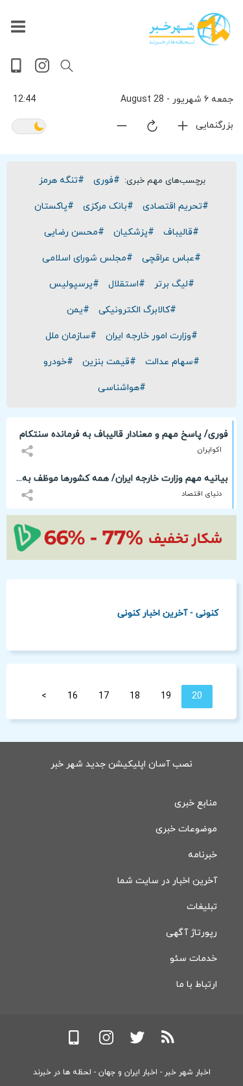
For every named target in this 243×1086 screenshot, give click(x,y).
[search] (66, 66)
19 (166, 696)
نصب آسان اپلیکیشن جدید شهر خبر (121, 764)
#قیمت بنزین (109, 362)
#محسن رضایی (74, 232)
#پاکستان (54, 206)
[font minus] (114, 128)
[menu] (18, 27)
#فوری (106, 180)
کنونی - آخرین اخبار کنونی (167, 612)
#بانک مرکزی (108, 206)
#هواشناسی (122, 388)
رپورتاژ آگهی (191, 933)
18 (135, 696)
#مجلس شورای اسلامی (87, 258)
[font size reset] (144, 128)
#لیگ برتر (174, 284)
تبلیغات (202, 907)
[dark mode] (28, 127)
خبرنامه (202, 855)
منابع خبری (195, 803)
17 (103, 696)
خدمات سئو (193, 959)
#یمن (78, 310)
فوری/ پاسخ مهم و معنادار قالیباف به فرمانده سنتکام (123, 434)
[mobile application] (17, 70)
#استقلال (126, 284)
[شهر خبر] (189, 29)
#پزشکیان (133, 232)
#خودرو (58, 362)
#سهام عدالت (172, 362)
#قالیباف (181, 232)
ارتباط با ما (196, 984)
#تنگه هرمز (61, 180)
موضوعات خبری (186, 829)
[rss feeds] (168, 1042)
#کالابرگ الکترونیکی (137, 310)
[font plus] (175, 128)
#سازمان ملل (71, 336)
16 (72, 696)
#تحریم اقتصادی (176, 206)
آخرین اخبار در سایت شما (167, 881)
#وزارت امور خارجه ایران (152, 336)
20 (197, 696)
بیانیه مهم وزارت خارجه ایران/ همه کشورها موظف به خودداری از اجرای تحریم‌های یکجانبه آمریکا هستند (125, 480)
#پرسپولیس (74, 284)
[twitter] (137, 1042)
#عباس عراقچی (171, 258)
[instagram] (42, 70)
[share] (29, 443)
